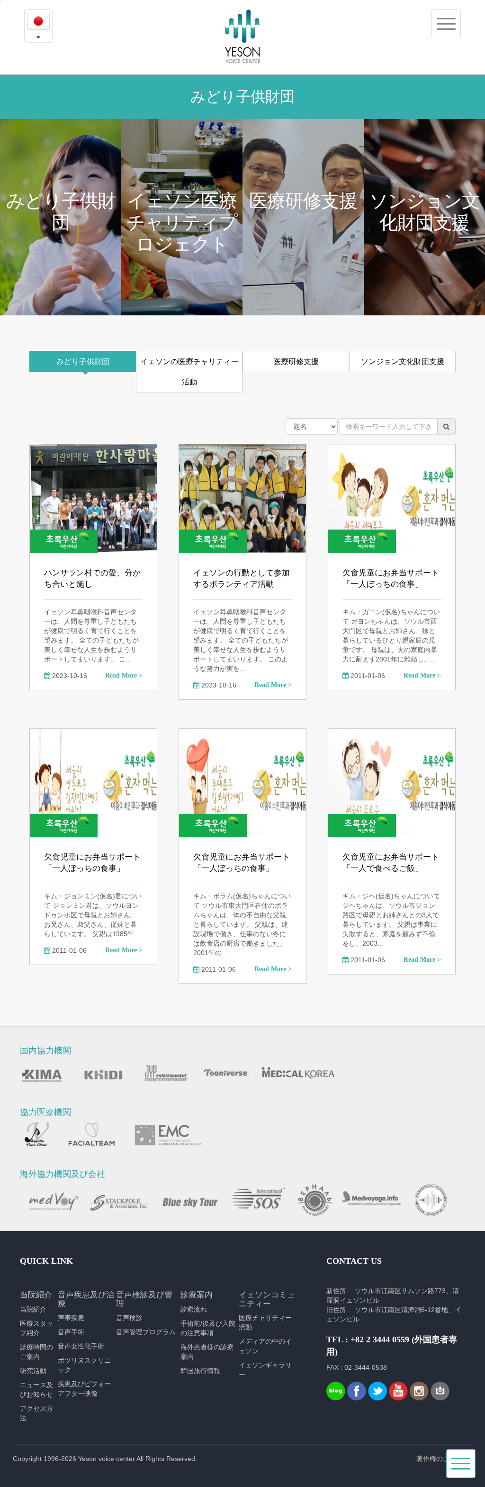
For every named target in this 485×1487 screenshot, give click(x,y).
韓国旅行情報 (200, 1370)
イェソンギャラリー (265, 1369)
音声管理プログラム (146, 1332)
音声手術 (71, 1332)
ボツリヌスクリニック (84, 1365)
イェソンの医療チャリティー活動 (189, 371)
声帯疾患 (71, 1318)
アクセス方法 (36, 1413)
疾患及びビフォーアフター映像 (84, 1388)
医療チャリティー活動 (265, 1322)
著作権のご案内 (439, 1458)
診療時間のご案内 (36, 1351)
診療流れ (193, 1309)
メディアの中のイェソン (265, 1346)
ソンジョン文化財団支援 (402, 361)
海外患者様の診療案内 (207, 1351)
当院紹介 (33, 1309)
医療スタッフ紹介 (36, 1328)
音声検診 (129, 1318)
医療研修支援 (296, 361)
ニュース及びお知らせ (36, 1389)
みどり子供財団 (82, 361)
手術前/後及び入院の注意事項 (207, 1328)
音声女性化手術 (81, 1346)
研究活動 (33, 1370)
